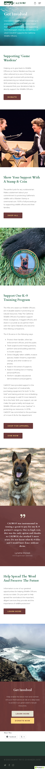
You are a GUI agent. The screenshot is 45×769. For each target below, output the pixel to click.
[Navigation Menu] (39, 3)
